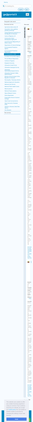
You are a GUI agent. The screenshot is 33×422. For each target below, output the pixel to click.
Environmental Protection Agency (11, 48)
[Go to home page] (10, 15)
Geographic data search (10, 21)
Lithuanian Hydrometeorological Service (12, 70)
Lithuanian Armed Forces (11, 65)
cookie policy (12, 409)
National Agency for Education (12, 82)
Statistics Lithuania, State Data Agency (12, 107)
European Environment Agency (12, 56)
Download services (8, 24)
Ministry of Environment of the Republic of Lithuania (12, 77)
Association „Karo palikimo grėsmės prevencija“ (11, 29)
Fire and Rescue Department (11, 58)
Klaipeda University (9, 63)
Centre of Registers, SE (10, 36)
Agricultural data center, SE (11, 27)
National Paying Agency (10, 91)
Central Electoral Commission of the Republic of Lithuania (12, 33)
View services (7, 112)
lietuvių (6, 2)
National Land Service (10, 84)
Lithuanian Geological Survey (12, 67)
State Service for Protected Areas (11, 103)
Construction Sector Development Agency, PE (11, 39)
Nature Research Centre (10, 93)
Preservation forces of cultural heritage (12, 98)
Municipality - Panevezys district (12, 80)
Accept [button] (16, 419)
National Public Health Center (12, 86)
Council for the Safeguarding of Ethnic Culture (12, 42)
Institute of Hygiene (9, 61)
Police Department (9, 95)
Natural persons (8, 88)
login (26, 9)
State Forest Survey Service (11, 101)
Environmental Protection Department (11, 51)
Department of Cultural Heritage (12, 45)
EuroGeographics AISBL (10, 54)
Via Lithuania (8, 110)
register (21, 9)
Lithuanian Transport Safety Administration (11, 73)
